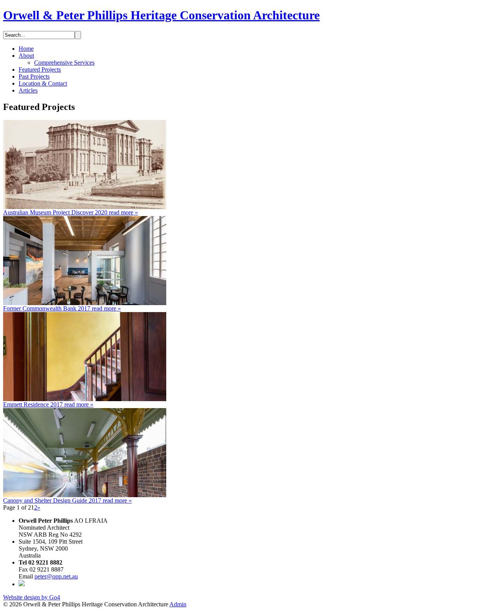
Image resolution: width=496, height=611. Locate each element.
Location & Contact (43, 83)
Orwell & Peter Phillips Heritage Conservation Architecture (161, 15)
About (26, 55)
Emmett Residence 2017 (48, 404)
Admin (177, 604)
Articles (28, 90)
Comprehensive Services (64, 62)
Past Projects (34, 76)
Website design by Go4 (31, 597)
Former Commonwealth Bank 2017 (62, 308)
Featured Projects (40, 69)
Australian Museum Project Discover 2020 (70, 212)
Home (26, 48)
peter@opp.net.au (56, 576)
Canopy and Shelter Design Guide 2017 (67, 500)
